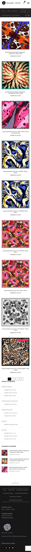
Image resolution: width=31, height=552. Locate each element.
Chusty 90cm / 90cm (10, 395)
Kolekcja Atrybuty (7, 386)
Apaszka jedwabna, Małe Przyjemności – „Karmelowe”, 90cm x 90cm (15, 52)
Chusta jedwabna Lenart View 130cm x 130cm (15, 290)
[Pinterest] (6, 548)
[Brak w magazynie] (15, 352)
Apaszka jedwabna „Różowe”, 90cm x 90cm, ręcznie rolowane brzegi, (15, 132)
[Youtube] (13, 548)
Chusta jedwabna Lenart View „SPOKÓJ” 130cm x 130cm (15, 172)
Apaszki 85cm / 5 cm (10, 390)
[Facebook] (3, 548)
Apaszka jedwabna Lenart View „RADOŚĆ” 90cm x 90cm (15, 251)
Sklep (4, 490)
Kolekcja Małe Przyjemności (10, 401)
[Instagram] (9, 548)
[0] (23, 3)
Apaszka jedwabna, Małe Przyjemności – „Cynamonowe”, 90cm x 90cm (15, 92)
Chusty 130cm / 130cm (10, 393)
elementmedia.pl (22, 536)
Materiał (4, 421)
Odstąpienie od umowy (15, 500)
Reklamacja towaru (15, 496)
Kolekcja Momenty (7, 409)
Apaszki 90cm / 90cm (10, 404)
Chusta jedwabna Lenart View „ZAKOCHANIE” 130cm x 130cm (15, 369)
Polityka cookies (8, 493)
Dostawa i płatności (22, 490)
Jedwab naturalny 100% (11, 424)
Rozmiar (4, 430)
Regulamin (11, 490)
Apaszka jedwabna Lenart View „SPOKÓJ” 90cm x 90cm (15, 211)
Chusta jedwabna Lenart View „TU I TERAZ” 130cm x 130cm (15, 329)
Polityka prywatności (21, 493)
